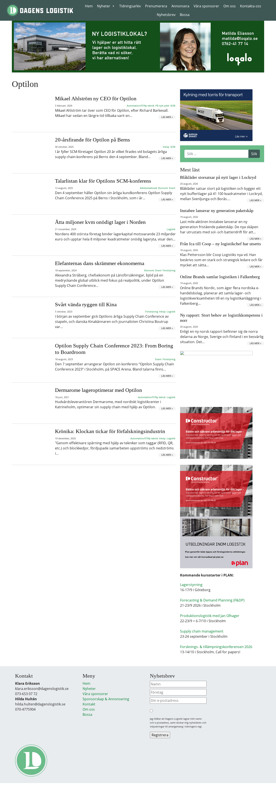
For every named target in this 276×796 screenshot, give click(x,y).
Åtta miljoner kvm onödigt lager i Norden (100, 222)
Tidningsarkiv (130, 6)
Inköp (166, 146)
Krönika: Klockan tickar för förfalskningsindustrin (110, 431)
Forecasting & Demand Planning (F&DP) (212, 600)
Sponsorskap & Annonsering (106, 699)
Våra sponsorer (206, 6)
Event (172, 188)
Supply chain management (201, 631)
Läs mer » (167, 117)
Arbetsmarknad (148, 188)
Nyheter (103, 6)
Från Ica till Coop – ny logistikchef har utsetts (220, 243)
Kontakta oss (250, 6)
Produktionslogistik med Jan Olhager (209, 615)
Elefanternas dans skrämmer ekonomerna (99, 263)
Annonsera (180, 6)
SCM (172, 105)
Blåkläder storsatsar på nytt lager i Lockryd (218, 177)
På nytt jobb (162, 105)
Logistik (171, 229)
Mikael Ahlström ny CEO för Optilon (95, 98)
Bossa (185, 14)
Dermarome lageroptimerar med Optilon (98, 390)
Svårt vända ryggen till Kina (86, 304)
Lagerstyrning (191, 584)
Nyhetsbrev (166, 14)
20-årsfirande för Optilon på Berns (92, 140)
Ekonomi (163, 188)
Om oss (229, 6)
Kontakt (89, 704)
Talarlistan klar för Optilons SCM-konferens (103, 181)
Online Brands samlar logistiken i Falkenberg (220, 276)
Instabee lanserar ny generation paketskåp (216, 210)
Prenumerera (156, 6)
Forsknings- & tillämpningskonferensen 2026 (216, 646)
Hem (89, 6)
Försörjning (169, 270)
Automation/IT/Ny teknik (140, 105)
